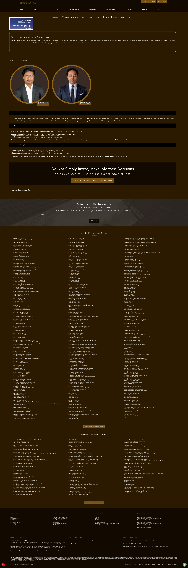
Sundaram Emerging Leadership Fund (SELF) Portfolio (135, 334)
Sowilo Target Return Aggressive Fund (132, 323)
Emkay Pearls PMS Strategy (19, 404)
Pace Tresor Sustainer (73, 397)
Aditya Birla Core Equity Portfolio (21, 262)
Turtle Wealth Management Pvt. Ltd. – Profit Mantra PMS (136, 368)
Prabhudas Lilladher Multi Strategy (76, 411)
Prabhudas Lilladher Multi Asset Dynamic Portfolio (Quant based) (82, 410)
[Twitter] (72, 543)
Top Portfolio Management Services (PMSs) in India (107, 523)
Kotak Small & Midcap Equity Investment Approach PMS (81, 305)
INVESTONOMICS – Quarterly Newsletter (63, 521)
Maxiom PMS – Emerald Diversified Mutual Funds (79, 326)
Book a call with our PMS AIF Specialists (93, 180)
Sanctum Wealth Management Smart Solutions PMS (135, 298)
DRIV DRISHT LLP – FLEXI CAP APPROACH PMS (24, 387)
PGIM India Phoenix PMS (74, 400)
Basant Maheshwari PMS (19, 330)
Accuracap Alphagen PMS (19, 255)
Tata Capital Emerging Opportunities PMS (133, 343)
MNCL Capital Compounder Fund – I (76, 476)
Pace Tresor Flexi (72, 392)
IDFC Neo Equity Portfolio (74, 270)
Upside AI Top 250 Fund (129, 385)
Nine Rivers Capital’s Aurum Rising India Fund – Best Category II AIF (83, 484)
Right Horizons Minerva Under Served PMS (133, 281)
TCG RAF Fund (127, 355)
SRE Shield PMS (127, 327)
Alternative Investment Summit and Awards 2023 (149, 523)
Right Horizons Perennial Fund (130, 283)
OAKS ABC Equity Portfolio (74, 390)
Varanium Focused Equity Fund (130, 483)
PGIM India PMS (72, 403)
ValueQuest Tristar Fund (129, 480)
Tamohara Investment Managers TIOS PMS (133, 340)
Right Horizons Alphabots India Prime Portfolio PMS (135, 277)
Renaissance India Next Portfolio (131, 273)
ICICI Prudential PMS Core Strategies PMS (78, 262)
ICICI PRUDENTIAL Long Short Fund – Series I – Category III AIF (82, 463)
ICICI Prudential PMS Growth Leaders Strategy (78, 263)
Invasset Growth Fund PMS (74, 278)
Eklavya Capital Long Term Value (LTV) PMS (23, 396)
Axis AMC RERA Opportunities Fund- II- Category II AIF (25, 480)
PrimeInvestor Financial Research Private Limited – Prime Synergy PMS (139, 238)
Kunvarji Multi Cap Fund (74, 308)
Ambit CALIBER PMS (18, 297)
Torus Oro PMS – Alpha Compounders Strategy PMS (135, 358)
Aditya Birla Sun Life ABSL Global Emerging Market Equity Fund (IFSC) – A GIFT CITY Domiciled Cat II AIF (36, 453)
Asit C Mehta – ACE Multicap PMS (21, 313)
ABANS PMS (16, 248)
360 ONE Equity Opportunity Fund (21, 442)
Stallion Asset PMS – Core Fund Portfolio (132, 329)
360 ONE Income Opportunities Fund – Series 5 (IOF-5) (26, 445)
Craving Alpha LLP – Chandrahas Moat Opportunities (25, 490)
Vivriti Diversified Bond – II (129, 484)
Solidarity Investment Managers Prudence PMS (134, 320)
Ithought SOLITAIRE (73, 288)
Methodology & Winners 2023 (144, 524)
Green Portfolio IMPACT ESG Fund (76, 246)
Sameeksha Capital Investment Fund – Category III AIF (135, 452)
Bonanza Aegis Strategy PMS (20, 333)
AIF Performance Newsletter (59, 519)
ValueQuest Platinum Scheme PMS (131, 400)
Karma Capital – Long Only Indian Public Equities (79, 294)
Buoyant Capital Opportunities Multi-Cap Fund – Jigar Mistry (27, 343)
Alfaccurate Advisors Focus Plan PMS (22, 290)
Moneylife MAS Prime (73, 343)
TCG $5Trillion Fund (128, 351)
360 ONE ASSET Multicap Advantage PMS (23, 239)
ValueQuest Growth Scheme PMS (131, 397)
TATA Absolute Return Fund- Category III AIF (133, 467)
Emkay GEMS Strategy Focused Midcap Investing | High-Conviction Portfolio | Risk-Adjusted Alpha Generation (37, 403)
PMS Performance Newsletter (60, 518)
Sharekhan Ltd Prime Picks (129, 305)
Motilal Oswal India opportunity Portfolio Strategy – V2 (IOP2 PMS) (83, 354)
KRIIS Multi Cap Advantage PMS (75, 306)
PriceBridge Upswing (73, 418)
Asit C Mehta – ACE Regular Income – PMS (23, 315)
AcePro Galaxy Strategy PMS (20, 259)
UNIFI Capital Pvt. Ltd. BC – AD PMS (131, 373)
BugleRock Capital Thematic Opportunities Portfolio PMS (26, 341)
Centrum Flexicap (17, 364)
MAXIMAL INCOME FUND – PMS (76, 323)
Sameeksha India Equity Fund (130, 292)
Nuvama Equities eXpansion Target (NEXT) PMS (79, 389)
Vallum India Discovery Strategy (130, 394)
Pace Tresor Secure (73, 396)
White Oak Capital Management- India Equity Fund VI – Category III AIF (139, 488)
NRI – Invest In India (15, 522)
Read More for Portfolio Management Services (94, 426)
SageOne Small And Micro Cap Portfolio (132, 291)
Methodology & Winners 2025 (144, 519)
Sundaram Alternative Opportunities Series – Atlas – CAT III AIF (137, 463)
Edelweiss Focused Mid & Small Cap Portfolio (23, 392)
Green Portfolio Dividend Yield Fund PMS (78, 245)
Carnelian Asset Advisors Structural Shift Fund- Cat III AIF (26, 484)
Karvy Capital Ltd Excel (74, 297)
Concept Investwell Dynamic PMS (21, 373)
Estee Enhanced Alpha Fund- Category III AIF (78, 446)
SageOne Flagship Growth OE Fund (131, 290)
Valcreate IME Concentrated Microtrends (132, 386)
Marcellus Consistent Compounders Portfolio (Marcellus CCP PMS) (83, 315)
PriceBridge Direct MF (73, 415)
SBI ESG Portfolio (127, 302)
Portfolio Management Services (102, 516)
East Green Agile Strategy (19, 389)
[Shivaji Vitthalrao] (29, 84)
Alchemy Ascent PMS (18, 278)
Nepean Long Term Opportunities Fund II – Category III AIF (81, 483)
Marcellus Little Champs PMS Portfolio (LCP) (78, 319)
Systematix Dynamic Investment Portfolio (132, 337)
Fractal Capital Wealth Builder (20, 417)
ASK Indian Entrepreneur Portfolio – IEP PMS (23, 319)
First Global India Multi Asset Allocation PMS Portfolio (25, 414)
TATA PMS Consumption (129, 350)
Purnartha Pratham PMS (129, 255)
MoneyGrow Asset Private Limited (76, 337)
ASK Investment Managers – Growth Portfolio (23, 322)
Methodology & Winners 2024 (144, 522)
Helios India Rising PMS (74, 256)
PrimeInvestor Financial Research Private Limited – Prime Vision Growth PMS (140, 242)
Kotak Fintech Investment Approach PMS (77, 298)
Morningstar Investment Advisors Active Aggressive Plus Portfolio (83, 344)
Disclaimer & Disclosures (171, 564)
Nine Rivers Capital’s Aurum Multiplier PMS (78, 371)
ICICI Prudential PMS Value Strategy (76, 267)
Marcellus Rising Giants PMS (75, 320)
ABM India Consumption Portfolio (21, 252)
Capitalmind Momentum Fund (20, 350)
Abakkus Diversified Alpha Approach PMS (23, 245)
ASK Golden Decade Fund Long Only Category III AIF (25, 476)
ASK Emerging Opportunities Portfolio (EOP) (23, 316)
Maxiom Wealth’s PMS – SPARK (75, 330)
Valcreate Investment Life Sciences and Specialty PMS (135, 390)
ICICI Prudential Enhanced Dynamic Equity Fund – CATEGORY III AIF (83, 459)
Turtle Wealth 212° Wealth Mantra (131, 365)
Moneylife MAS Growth (74, 341)
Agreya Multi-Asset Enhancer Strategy (22, 273)
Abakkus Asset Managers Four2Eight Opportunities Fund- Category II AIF (29, 446)
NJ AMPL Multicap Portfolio (75, 385)
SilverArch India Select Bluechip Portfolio (132, 315)
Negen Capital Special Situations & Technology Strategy (81, 368)
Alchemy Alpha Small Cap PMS (20, 277)
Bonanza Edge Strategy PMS (20, 334)
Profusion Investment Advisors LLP (131, 246)
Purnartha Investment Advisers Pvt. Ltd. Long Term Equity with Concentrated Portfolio (142, 252)
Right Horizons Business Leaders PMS (132, 278)
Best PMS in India (15, 519)
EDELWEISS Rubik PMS (19, 394)
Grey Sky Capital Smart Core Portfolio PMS (78, 253)
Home (12, 516)
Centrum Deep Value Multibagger (21, 362)
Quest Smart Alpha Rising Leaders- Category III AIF (134, 441)
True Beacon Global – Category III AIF (132, 470)
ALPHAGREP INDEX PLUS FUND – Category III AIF (24, 463)
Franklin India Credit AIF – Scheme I (76, 452)
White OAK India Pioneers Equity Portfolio (133, 410)
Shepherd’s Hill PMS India (129, 306)
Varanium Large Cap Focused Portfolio (132, 401)
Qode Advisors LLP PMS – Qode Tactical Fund (133, 263)
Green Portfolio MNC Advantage (76, 249)
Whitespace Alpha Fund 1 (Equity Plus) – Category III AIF (136, 490)
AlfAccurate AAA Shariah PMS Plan (21, 287)
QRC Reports (56, 522)
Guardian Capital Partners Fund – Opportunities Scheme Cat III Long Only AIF (85, 456)
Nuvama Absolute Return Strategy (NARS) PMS (79, 387)
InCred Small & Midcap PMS (75, 276)
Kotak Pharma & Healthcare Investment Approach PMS (80, 304)
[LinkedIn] (75, 543)
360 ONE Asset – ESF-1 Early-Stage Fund (22, 441)
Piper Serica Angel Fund (74, 491)
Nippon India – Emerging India (75, 373)
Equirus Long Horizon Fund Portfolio (21, 408)
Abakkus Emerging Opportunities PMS (22, 246)
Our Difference (98, 521)
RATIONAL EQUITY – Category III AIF (131, 442)
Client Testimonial (15, 524)
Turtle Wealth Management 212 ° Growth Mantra (134, 366)
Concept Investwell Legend (20, 375)
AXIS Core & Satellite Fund (19, 329)
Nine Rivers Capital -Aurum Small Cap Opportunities (80, 369)
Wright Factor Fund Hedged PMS (131, 415)
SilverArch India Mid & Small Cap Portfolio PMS (134, 313)
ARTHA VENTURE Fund (19, 470)
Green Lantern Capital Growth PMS (76, 242)
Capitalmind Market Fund (19, 348)
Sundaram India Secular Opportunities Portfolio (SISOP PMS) (137, 336)
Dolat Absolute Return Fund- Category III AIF (23, 492)
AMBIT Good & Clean (18, 301)
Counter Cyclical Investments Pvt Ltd (22, 378)
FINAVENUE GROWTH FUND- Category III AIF (78, 448)
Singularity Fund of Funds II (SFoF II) (131, 316)
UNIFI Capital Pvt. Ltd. (128, 371)
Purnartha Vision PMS (128, 256)
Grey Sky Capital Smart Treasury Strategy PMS (78, 255)
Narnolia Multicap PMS (74, 366)
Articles (54, 516)
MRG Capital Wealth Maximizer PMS (76, 361)
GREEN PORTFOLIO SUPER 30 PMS (76, 252)
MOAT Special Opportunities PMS (76, 333)
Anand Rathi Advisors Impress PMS (21, 306)
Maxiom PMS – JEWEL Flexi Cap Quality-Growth (79, 329)
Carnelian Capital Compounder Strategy (22, 354)
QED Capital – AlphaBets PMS (130, 259)
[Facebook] (68, 543)
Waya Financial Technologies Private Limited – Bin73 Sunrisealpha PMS (139, 407)
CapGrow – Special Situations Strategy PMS (23, 344)
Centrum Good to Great (19, 365)
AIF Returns (98, 519)
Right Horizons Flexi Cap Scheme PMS (132, 280)
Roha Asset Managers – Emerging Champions (133, 285)
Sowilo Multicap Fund (128, 322)
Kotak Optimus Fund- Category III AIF (77, 473)
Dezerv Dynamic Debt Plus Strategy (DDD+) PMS (24, 382)
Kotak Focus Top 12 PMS (74, 299)
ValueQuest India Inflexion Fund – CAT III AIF (133, 477)
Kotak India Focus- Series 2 (74, 302)
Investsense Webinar (100, 522)
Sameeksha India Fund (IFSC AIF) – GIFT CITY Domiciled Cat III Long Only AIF (140, 453)
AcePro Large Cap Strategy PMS (21, 260)
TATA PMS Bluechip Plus (129, 348)
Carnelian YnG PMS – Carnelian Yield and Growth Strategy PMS (27, 358)
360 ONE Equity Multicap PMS (20, 242)
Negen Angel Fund (73, 480)
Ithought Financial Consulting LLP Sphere (78, 287)
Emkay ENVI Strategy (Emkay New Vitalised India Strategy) (26, 401)
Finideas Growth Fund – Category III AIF (77, 449)
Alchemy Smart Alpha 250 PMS (20, 283)
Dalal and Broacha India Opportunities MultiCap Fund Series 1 (27, 491)
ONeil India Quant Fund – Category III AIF (78, 488)
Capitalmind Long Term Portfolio (21, 347)
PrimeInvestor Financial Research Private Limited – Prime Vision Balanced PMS (140, 241)
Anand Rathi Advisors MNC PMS (20, 308)
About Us (13, 517)
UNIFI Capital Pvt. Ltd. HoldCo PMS (131, 378)
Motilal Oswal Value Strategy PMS (76, 358)
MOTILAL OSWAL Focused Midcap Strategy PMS (79, 351)
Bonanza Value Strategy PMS (20, 337)
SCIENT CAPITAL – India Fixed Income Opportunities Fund (136, 456)
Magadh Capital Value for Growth (76, 312)
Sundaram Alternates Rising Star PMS (132, 330)
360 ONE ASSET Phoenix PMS (20, 241)
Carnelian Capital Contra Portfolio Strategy (23, 355)
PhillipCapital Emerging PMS (75, 404)
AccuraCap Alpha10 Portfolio (20, 253)
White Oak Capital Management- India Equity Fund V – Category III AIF (139, 487)
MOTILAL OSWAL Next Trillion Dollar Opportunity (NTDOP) (81, 357)
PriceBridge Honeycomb (74, 417)
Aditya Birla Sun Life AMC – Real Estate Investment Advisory (27, 267)
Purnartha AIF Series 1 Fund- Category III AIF (78, 494)
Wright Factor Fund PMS (129, 417)
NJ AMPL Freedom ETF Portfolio (76, 383)
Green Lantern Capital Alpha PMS (76, 239)
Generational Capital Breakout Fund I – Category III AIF (80, 453)
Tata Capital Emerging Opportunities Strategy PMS (134, 344)
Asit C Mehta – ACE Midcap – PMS (21, 312)
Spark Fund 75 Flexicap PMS (130, 326)
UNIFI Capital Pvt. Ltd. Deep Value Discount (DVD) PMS (135, 375)
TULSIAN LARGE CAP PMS (129, 364)
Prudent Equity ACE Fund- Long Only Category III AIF (80, 492)
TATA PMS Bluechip (128, 347)
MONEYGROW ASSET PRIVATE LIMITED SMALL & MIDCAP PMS (82, 340)
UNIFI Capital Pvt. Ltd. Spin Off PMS (131, 380)
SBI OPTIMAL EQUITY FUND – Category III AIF (133, 455)
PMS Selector (98, 517)
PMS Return (98, 518)
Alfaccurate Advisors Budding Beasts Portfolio (23, 288)
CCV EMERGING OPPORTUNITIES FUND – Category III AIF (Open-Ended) (29, 487)
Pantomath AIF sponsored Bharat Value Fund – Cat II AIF (81, 490)
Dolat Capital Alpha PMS (19, 385)
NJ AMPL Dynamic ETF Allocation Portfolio (78, 379)
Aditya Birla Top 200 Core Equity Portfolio (23, 270)
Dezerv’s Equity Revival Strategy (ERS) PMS (23, 383)
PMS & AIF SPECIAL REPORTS (60, 523)
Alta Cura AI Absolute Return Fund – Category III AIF (25, 466)
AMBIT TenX (16, 302)
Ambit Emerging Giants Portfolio (21, 299)
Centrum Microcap (18, 366)
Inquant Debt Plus (72, 469)
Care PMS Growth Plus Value (20, 351)
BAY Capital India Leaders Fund (20, 481)
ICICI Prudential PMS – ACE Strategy (76, 269)
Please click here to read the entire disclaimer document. (22, 560)
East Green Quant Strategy (19, 390)
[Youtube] (79, 543)
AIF (46, 9)
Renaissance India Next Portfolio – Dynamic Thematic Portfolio (137, 274)
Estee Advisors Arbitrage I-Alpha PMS (22, 411)
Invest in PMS (14, 521)
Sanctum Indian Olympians (129, 295)
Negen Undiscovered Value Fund (76, 481)
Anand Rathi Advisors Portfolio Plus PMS (22, 309)
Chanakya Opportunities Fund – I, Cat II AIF (23, 488)
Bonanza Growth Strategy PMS (20, 336)
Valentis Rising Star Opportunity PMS (131, 393)
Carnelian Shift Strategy (19, 357)
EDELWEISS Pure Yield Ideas (20, 393)
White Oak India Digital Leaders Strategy (132, 408)
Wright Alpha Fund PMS (129, 414)
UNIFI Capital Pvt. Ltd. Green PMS (131, 376)
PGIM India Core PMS (73, 401)
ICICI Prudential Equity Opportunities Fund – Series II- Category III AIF (84, 460)
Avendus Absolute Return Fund (20, 477)
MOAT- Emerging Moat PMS (75, 336)
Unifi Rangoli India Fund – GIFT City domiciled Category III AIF (137, 476)
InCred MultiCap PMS (73, 274)
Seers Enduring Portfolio (129, 304)
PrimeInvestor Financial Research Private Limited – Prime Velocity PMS (139, 239)
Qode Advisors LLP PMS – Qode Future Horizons (134, 262)
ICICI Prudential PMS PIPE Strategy (76, 266)
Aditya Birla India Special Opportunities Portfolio (24, 263)
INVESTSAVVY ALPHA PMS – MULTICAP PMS (78, 284)
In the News (13, 523)
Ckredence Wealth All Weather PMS (21, 371)
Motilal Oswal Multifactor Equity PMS (77, 355)
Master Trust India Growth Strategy (76, 322)
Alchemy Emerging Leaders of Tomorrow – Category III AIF (26, 456)
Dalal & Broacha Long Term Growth (21, 380)
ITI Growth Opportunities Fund (75, 470)
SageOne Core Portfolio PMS (130, 287)
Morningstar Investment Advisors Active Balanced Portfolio (81, 347)
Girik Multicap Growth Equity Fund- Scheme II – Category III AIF (82, 455)
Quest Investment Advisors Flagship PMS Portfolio (134, 267)
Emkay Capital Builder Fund (20, 400)
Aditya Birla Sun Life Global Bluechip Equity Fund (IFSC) (26, 269)
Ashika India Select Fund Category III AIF (22, 473)
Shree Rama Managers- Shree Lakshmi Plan (133, 308)
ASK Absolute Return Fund (19, 474)
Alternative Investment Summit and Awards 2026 (149, 516)
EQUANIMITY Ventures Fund (75, 445)
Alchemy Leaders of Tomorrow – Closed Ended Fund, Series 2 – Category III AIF (31, 460)
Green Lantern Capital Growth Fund (76, 241)
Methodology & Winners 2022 (144, 527)
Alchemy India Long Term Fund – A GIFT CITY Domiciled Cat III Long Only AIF (30, 459)
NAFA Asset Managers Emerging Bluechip (78, 364)
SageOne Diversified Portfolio (130, 288)
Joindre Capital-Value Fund (74, 292)
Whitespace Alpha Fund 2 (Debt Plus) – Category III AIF (135, 491)
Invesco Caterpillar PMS (74, 280)
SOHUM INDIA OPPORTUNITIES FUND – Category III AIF (136, 459)
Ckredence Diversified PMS (20, 369)
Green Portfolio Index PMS (74, 248)
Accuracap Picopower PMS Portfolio (21, 256)
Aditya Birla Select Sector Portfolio (21, 266)
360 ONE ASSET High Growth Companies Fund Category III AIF (27, 439)
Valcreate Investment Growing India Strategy (133, 389)
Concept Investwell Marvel (19, 376)
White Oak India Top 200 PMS (130, 411)
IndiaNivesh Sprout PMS (74, 277)
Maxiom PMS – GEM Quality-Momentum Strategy (79, 327)
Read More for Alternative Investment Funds (94, 502)
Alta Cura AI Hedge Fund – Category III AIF (23, 467)
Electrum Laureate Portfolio (20, 397)
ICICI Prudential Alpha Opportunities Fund (78, 259)
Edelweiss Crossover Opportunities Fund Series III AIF (80, 442)
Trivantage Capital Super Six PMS (131, 361)
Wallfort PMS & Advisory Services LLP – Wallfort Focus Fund (136, 403)
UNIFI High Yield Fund (128, 474)
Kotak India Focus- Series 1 (74, 301)
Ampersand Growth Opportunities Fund (22, 469)
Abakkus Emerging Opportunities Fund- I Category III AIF (26, 449)
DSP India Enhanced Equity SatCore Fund (23, 494)
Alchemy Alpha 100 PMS (19, 276)
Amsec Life (16, 305)
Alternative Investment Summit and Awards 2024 (149, 521)
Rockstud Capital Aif (128, 445)
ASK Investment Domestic (19, 320)
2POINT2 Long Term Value (19, 238)
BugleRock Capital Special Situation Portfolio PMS (24, 340)
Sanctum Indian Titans (128, 297)
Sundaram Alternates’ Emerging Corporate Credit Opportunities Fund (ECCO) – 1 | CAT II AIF (143, 460)
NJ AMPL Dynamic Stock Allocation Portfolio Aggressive (81, 380)
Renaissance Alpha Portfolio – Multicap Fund (133, 270)
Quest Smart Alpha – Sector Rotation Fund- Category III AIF (136, 439)
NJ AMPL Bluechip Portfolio (75, 378)
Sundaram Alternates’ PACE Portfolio (131, 333)
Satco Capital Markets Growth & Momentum (133, 299)
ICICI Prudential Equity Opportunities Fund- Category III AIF (81, 462)
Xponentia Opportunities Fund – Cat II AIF (133, 492)
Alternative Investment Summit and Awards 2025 (149, 518)
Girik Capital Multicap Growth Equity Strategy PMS (25, 418)
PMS (35, 9)
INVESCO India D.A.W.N (74, 281)
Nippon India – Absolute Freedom (76, 372)
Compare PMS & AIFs (148, 1)
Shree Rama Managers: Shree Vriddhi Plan (133, 309)
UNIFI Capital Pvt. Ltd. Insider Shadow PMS (133, 379)
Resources (92, 9)
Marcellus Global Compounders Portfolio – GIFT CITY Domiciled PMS (83, 316)
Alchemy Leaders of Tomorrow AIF (21, 462)
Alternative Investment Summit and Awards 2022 (149, 526)
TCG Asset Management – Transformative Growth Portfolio (136, 354)
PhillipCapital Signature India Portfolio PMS (78, 407)
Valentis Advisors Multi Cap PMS (130, 392)
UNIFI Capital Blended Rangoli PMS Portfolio (133, 369)
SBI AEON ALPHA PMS (128, 301)
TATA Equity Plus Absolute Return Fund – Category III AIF (136, 469)
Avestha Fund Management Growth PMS (22, 326)
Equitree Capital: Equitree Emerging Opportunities (25, 410)
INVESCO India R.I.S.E (73, 283)
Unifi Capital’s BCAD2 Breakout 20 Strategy (133, 382)
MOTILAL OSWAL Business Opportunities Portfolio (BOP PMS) (82, 350)
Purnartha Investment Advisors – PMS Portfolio (134, 253)
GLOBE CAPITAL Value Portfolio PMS (77, 238)
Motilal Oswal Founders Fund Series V (77, 477)
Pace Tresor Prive (72, 393)
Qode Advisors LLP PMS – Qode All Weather (133, 260)
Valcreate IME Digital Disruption (130, 387)
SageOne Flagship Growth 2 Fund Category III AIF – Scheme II (137, 449)
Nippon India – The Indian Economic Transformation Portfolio (82, 376)
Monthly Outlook (57, 524)
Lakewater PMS (72, 309)
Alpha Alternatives (18, 292)
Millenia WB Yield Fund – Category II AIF (77, 474)
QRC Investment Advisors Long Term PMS (133, 266)
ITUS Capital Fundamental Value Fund (77, 290)
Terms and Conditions (150, 564)
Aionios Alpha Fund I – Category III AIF (22, 455)
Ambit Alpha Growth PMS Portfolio (21, 294)
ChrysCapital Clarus (18, 368)
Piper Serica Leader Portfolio (75, 408)
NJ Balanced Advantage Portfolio (76, 386)
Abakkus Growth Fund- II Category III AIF (22, 452)
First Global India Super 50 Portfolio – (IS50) (23, 415)
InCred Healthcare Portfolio (75, 273)
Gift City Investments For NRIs (102, 524)
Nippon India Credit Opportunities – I (77, 487)
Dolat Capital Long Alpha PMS (20, 386)
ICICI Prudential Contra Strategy (75, 260)
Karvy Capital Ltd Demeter (74, 295)
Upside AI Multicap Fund (129, 383)
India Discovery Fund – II (74, 467)
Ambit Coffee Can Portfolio (19, 298)
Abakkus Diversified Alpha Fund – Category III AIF (24, 448)
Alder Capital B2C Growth (19, 285)
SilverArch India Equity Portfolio (130, 312)
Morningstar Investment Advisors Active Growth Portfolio (81, 348)
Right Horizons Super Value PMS (130, 284)
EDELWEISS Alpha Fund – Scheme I (76, 439)
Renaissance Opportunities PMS (130, 276)
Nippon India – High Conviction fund (76, 375)
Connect (144, 9)
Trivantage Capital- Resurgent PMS (131, 362)
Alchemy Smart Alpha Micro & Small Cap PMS (23, 284)
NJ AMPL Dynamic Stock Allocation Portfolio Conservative (81, 382)
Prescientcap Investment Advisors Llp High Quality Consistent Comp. (83, 414)
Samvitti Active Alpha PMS (129, 294)
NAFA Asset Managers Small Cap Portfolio (78, 365)
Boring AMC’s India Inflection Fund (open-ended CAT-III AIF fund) (28, 483)
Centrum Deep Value (18, 361)
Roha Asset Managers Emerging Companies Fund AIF (135, 446)
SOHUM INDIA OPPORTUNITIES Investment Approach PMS (136, 319)
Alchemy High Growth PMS (19, 280)
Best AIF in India (14, 518)
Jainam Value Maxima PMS (74, 291)
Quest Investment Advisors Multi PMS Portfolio (134, 269)
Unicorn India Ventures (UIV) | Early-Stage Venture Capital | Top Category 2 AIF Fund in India (143, 473)
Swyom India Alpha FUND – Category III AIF (133, 466)
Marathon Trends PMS (73, 313)
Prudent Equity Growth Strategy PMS (132, 249)
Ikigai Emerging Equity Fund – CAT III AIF (77, 466)
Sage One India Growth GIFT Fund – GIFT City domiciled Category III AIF (139, 448)
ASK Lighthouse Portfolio (19, 323)
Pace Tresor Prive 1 (73, 394)
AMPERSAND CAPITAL (18, 304)
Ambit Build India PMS (18, 295)
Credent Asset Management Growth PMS (22, 379)
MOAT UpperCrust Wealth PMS (75, 334)
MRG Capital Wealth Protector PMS (76, 362)
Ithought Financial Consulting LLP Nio (77, 285)
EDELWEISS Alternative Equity (75, 441)
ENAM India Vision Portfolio (20, 407)
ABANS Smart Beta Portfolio (20, 249)
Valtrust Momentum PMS (129, 396)
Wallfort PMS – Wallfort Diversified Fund (132, 404)
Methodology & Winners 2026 (144, 517)
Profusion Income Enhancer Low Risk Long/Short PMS (135, 245)
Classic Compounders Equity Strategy (22, 372)
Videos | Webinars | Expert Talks (60, 517)
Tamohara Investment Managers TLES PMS (133, 341)
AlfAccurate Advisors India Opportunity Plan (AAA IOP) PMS (26, 291)
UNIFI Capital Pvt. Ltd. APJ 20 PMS (131, 372)
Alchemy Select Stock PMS (19, 281)
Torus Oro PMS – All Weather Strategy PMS (133, 357)
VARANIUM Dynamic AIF (129, 481)
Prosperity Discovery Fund (129, 248)
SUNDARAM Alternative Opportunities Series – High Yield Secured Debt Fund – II (141, 462)
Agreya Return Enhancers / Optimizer (22, 274)
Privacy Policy (161, 564)
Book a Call (162, 1)
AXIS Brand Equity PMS (19, 327)
